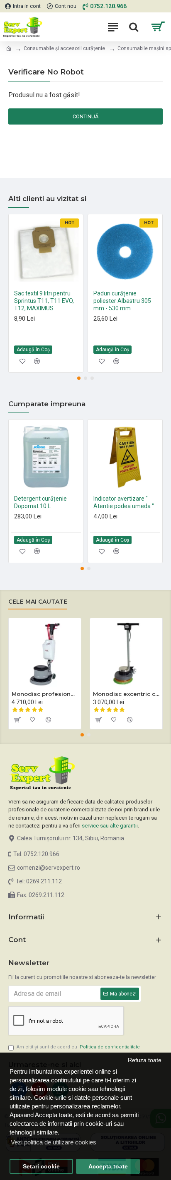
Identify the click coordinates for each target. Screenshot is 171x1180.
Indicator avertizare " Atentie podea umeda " (123, 502)
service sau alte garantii (110, 826)
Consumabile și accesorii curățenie (64, 48)
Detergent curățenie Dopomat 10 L (40, 502)
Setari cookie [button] (41, 1166)
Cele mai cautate (37, 601)
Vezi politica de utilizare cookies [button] (53, 1142)
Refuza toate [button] (144, 1060)
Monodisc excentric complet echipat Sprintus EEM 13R (126, 694)
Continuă (85, 116)
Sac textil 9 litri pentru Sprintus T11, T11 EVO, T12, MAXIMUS (44, 301)
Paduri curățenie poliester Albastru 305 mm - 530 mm (122, 301)
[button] (79, 378)
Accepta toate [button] (108, 1166)
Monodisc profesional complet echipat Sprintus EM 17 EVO (45, 694)
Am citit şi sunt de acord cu (78, 1047)
